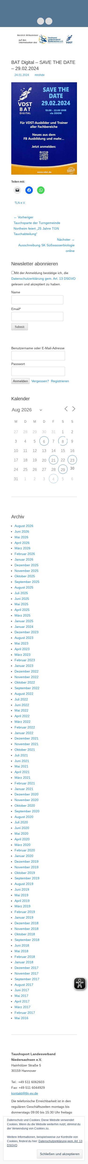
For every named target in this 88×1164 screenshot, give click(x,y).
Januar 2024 (24, 627)
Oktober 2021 (25, 749)
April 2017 (22, 1001)
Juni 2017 (22, 990)
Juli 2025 (21, 593)
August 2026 (24, 526)
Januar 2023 (24, 666)
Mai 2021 (21, 766)
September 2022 (27, 688)
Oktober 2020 (25, 805)
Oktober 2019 (25, 873)
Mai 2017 (21, 996)
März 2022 (23, 722)
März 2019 (23, 906)
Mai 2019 (21, 895)
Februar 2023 (25, 660)
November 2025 (26, 571)
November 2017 (26, 973)
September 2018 (27, 940)
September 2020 (27, 811)
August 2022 (24, 694)
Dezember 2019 (26, 861)
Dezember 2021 (26, 738)
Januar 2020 (24, 856)
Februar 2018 (25, 957)
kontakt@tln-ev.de (24, 1093)
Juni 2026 (22, 531)
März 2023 (23, 655)
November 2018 (26, 929)
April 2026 (22, 543)
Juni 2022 (22, 705)
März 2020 (23, 845)
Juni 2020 (22, 828)
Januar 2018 (24, 962)
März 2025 (23, 615)
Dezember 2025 (26, 565)
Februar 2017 (25, 1013)
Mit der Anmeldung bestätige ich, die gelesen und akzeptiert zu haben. (43, 278)
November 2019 (26, 867)
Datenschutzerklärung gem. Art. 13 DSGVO (43, 278)
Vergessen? (40, 381)
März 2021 (23, 777)
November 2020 (26, 800)
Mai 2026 (21, 537)
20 (44, 460)
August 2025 (24, 587)
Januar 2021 (24, 789)
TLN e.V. (20, 202)
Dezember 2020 (26, 794)
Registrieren (60, 381)
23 (72, 460)
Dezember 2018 (26, 923)
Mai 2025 (21, 604)
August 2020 (24, 817)
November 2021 (26, 744)
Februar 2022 (25, 727)
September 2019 (27, 878)
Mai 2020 (21, 833)
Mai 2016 (21, 1018)
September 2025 (27, 582)
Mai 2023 (21, 643)
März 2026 (23, 548)
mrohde (40, 75)
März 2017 (23, 1007)
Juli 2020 (21, 822)
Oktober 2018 (25, 934)
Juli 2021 (21, 755)
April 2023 (22, 649)
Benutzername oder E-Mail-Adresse (38, 348)
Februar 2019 (25, 912)
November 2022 (26, 677)
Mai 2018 (21, 951)
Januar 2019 (24, 917)
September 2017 (27, 979)
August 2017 (24, 985)
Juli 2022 (21, 699)
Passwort (18, 364)
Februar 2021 (25, 783)
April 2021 (22, 772)
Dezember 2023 (26, 632)
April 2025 (22, 610)
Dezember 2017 (26, 968)
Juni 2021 (22, 761)
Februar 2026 (25, 554)
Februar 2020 (25, 850)
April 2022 (22, 716)
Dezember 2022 (26, 671)
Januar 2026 (24, 559)
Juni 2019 (22, 889)
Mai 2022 (21, 710)
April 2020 (22, 839)
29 (63, 470)
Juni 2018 (22, 945)
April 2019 (22, 901)
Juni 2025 (22, 599)
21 (53, 460)
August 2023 (24, 638)
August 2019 (24, 884)
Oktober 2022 (25, 682)
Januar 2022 (24, 733)
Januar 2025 (24, 621)
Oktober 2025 (25, 576)
